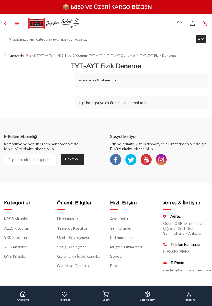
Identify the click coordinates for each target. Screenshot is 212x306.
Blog (114, 265)
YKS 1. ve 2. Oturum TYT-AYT (79, 55)
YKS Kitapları (15, 237)
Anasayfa (16, 55)
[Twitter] (130, 159)
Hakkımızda (67, 218)
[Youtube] (146, 159)
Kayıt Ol (72, 159)
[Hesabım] (192, 23)
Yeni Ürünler (121, 228)
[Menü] (17, 23)
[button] (23, 296)
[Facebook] (115, 159)
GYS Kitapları (16, 256)
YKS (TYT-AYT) (41, 55)
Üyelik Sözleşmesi (73, 237)
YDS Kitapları (16, 246)
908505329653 (176, 251)
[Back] (5, 23)
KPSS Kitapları (17, 218)
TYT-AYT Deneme (121, 55)
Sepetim (117, 256)
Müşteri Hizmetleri (126, 246)
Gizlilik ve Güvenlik (73, 265)
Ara (201, 38)
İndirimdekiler (122, 237)
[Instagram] (161, 159)
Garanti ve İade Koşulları (79, 256)
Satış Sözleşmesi (72, 246)
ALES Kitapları (16, 228)
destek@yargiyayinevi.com (185, 270)
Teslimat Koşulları (72, 228)
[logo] (54, 23)
